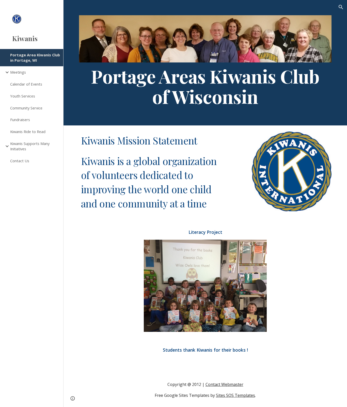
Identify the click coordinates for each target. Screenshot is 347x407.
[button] (341, 7)
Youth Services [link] (22, 96)
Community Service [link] (26, 107)
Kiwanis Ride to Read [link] (27, 131)
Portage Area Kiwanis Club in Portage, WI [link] (35, 57)
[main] (205, 86)
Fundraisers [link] (20, 119)
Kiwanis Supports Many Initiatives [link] (30, 146)
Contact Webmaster (224, 384)
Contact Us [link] (19, 160)
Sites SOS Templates (235, 395)
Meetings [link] (18, 72)
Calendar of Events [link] (26, 84)
